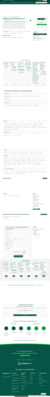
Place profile (6, 93)
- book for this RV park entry (43, 332)
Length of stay (8, 238)
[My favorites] (34, 2)
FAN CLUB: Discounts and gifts (15, 392)
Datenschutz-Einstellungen (6, 376)
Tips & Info (24, 2)
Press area (31, 383)
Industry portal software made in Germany (19, 396)
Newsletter (31, 379)
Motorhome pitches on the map (15, 375)
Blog (30, 381)
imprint (40, 375)
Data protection (41, 379)
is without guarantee (33, 285)
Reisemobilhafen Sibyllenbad (14, 67)
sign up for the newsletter (15, 386)
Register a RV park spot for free (15, 383)
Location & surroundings (9, 168)
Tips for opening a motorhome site (25, 383)
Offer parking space (23, 376)
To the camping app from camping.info (15, 389)
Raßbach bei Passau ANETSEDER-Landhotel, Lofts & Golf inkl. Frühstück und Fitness (21, 269)
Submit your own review (44, 214)
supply (5, 150)
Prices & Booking (6, 132)
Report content (40, 285)
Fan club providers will (24, 385)
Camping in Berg (6, 65)
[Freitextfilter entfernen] (45, 2)
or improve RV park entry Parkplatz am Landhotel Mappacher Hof (29, 333)
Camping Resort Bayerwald (28, 268)
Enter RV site (20, 2)
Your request (8, 248)
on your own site (36, 332)
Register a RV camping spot (42, 381)
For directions (35, 232)
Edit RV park (40, 383)
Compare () (41, 396)
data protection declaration (21, 254)
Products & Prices (23, 378)
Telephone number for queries (9, 244)
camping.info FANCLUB (30, 2)
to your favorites (41, 385)
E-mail (7, 236)
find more (13, 332)
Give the (6, 218)
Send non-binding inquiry (40, 34)
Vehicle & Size (7, 102)
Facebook (31, 375)
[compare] (4, 23)
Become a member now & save (25, 355)
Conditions (40, 377)
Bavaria (38, 199)
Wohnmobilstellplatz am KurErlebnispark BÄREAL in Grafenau (21, 70)
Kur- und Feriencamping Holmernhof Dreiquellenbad (43, 72)
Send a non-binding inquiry (18, 256)
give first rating (42, 24)
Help (41, 0)
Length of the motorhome (9, 241)
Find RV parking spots (15, 2)
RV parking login (39, 0)
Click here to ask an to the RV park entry (25, 310)
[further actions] (46, 19)
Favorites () (32, 396)
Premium (45, 61)
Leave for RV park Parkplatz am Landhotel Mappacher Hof (6, 333)
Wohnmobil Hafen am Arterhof (29, 68)
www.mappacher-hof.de (40, 38)
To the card (35, 231)
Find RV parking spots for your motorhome (16, 381)
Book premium (24, 380)
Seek (46, 2)
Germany (36, 200)
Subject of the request (9, 246)
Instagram (31, 377)
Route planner (45, 178)
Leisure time (6, 155)
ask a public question (25, 315)
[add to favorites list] (4, 22)
